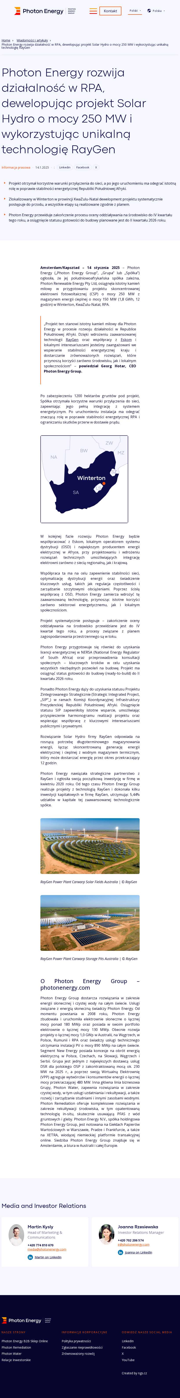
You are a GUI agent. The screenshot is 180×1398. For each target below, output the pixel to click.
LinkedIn (128, 1341)
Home (6, 40)
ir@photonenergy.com (133, 1244)
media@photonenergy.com (47, 1249)
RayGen (72, 339)
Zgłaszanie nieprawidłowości (82, 1347)
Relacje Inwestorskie (16, 1360)
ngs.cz (142, 1373)
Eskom (126, 339)
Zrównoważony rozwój (78, 1353)
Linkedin (64, 167)
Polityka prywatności (76, 1341)
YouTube (128, 1360)
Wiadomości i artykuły (32, 40)
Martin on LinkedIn (48, 1257)
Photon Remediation (16, 1347)
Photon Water (12, 1353)
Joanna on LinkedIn (138, 1252)
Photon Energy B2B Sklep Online (25, 1341)
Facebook (82, 167)
